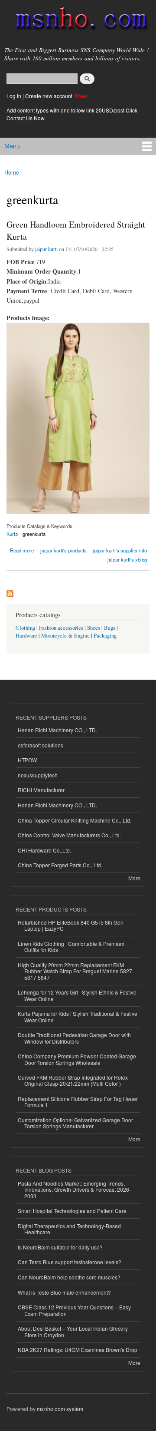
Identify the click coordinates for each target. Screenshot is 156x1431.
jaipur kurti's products (63, 550)
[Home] (78, 20)
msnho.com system (60, 1408)
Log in (13, 95)
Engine (82, 635)
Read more (22, 549)
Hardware (26, 635)
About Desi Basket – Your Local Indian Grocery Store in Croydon (73, 1331)
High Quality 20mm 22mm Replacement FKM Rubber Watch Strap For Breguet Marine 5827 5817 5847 (75, 971)
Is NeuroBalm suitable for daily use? (60, 1247)
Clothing (25, 627)
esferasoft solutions (40, 745)
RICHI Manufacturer (41, 789)
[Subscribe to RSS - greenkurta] (9, 591)
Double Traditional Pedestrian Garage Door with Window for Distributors (74, 1037)
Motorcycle (54, 635)
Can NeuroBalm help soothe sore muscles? (69, 1277)
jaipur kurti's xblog (127, 559)
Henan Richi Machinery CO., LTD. (57, 730)
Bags (109, 627)
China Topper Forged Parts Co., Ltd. (60, 865)
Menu (12, 146)
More (134, 878)
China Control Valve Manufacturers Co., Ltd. (69, 835)
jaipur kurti (46, 248)
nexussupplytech (38, 775)
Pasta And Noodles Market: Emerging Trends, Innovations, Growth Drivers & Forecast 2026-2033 (74, 1190)
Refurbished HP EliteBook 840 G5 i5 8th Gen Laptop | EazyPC (71, 925)
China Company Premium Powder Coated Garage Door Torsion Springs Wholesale (77, 1059)
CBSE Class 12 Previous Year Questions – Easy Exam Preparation (74, 1310)
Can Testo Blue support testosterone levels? (69, 1262)
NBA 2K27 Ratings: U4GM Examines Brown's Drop (77, 1349)
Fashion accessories (61, 627)
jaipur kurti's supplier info (120, 550)
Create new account (49, 95)
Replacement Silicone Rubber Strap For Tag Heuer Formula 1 (78, 1101)
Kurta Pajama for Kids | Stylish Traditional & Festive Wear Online (77, 1016)
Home (11, 172)
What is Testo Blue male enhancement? (64, 1292)
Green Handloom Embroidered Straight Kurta (75, 230)
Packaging (105, 635)
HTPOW (27, 759)
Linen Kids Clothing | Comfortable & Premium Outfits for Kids (71, 946)
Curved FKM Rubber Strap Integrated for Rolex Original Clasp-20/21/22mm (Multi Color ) (73, 1080)
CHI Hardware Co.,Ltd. (44, 850)
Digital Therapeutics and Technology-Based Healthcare (69, 1229)
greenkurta (34, 533)
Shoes (93, 627)
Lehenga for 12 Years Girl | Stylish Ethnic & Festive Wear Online (77, 995)
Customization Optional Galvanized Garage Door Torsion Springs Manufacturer (75, 1123)
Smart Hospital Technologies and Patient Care (72, 1210)
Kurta (12, 533)
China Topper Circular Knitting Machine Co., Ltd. (74, 820)
